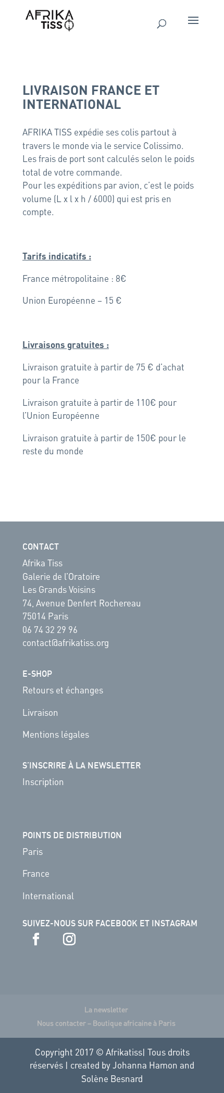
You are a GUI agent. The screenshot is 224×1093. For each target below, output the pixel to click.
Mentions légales (55, 734)
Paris (32, 851)
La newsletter (106, 1009)
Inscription (43, 781)
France (35, 873)
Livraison (40, 712)
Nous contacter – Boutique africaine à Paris (106, 1022)
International (48, 895)
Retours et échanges (62, 689)
